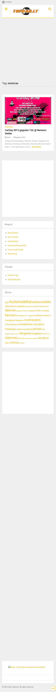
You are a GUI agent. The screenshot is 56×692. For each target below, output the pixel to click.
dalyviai (10, 310)
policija (29, 329)
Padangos (10, 329)
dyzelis (32, 310)
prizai (37, 329)
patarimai (21, 329)
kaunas (10, 315)
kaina (46, 310)
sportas (21, 338)
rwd (49, 334)
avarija (27, 306)
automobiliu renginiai (14, 306)
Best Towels (13, 237)
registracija (9, 334)
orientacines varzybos (31, 324)
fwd (42, 311)
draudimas (25, 311)
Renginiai (9, 127)
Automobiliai (20, 301)
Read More (36, 147)
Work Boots (12, 254)
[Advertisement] (28, 50)
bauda (32, 306)
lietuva (48, 315)
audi (7, 302)
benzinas (40, 306)
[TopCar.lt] (24, 16)
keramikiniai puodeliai (17, 245)
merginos (10, 320)
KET (26, 316)
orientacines (11, 324)
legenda (31, 316)
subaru (34, 338)
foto (38, 310)
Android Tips (13, 275)
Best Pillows (13, 233)
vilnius (14, 342)
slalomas (11, 338)
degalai (18, 311)
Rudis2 (45, 334)
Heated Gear (13, 241)
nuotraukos (32, 320)
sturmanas (28, 338)
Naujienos (19, 320)
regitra (16, 334)
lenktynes (39, 315)
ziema (21, 343)
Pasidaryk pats (14, 279)
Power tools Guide (15, 250)
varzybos (43, 338)
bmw (46, 306)
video (7, 343)
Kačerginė (20, 315)
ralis (43, 329)
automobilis (41, 302)
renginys (37, 333)
